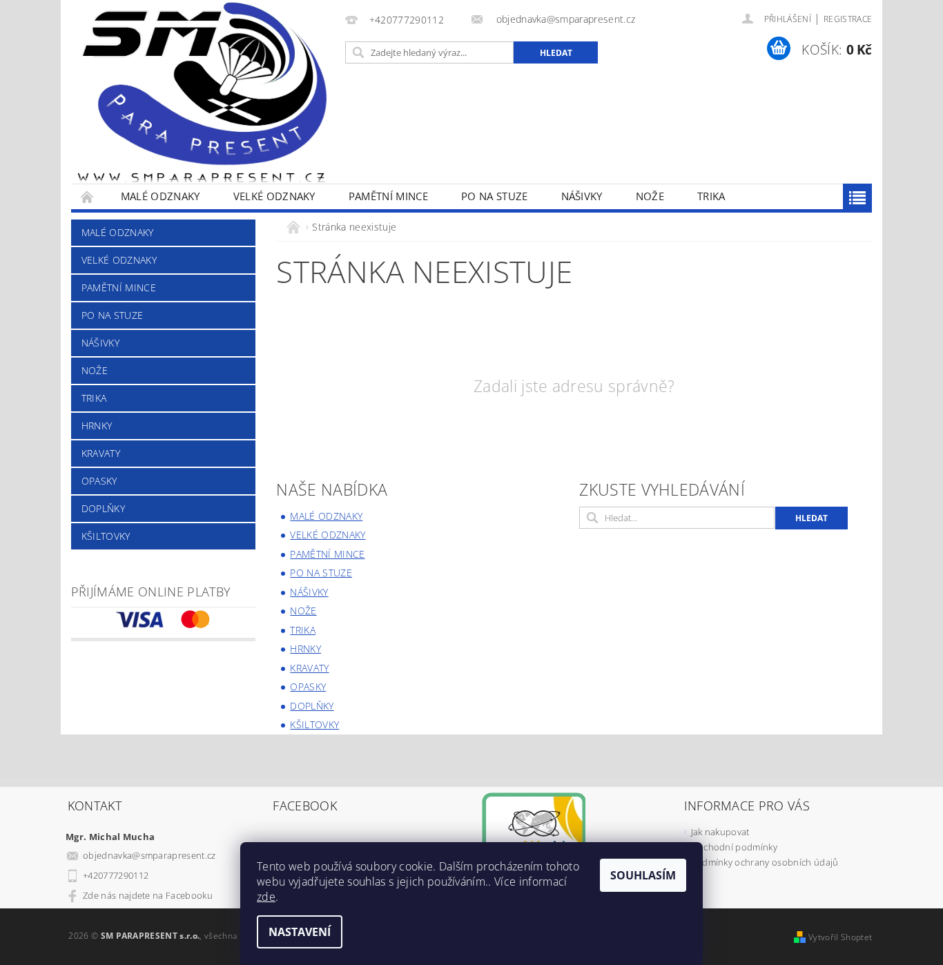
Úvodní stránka (87, 196)
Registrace (848, 19)
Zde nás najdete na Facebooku (148, 895)
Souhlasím (643, 875)
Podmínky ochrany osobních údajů (765, 862)
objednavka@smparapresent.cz (149, 855)
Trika (711, 196)
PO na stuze (494, 196)
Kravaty (100, 453)
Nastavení (300, 931)
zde (266, 896)
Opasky (99, 480)
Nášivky (582, 196)
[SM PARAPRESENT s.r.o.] (202, 92)
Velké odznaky (274, 196)
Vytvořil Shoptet (840, 937)
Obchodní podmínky (734, 847)
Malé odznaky (160, 196)
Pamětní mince (388, 196)
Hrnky (97, 425)
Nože (650, 196)
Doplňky (103, 508)
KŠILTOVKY (105, 536)
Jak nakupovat (720, 832)
